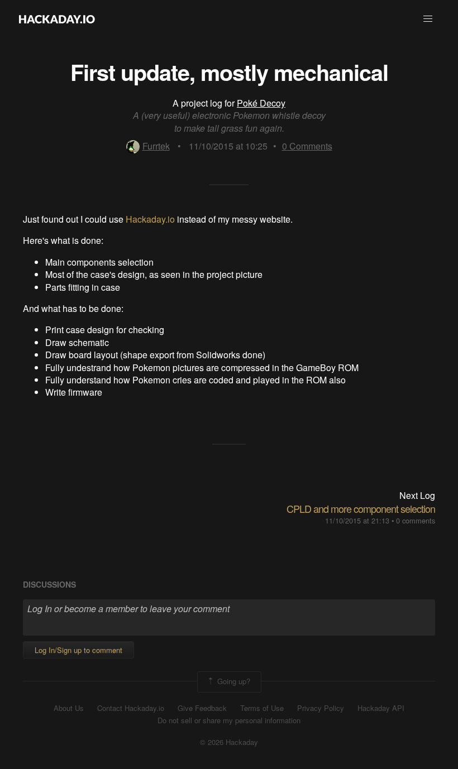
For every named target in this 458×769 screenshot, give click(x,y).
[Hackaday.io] (57, 19)
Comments (307, 146)
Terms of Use (262, 708)
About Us (69, 708)
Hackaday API (380, 708)
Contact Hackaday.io (130, 708)
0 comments (415, 520)
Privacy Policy (320, 708)
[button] (428, 19)
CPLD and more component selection (361, 508)
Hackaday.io (150, 219)
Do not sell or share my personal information (229, 720)
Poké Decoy (261, 103)
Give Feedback (202, 708)
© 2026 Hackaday (229, 742)
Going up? (232, 680)
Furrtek (156, 146)
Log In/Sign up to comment (78, 650)
